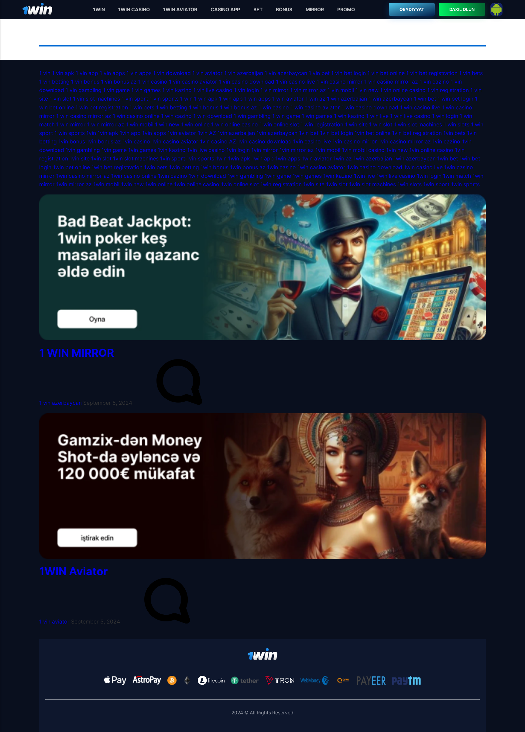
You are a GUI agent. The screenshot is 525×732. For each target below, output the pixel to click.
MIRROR (315, 9)
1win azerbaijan (372, 158)
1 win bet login (455, 98)
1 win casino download (369, 107)
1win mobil (106, 184)
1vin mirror (264, 150)
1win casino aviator (321, 167)
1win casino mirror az (83, 176)
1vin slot (101, 158)
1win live (364, 176)
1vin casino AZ (218, 141)
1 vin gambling (83, 90)
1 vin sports (164, 98)
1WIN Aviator (73, 571)
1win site (313, 184)
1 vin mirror (274, 90)
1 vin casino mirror (340, 81)
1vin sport (172, 158)
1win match (457, 176)
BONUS (284, 9)
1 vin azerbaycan (286, 73)
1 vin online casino (403, 90)
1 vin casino (153, 81)
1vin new (397, 150)
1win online (159, 184)
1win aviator (317, 158)
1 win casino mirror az (83, 116)
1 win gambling (252, 116)
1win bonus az (248, 167)
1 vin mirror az (308, 90)
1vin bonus (71, 141)
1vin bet (308, 133)
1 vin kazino (177, 90)
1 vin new (367, 90)
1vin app (130, 133)
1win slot (337, 184)
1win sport (436, 184)
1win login (429, 176)
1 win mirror (71, 124)
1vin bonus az (104, 141)
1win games (307, 176)
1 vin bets (471, 73)
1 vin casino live (295, 81)
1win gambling (245, 176)
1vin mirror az (297, 150)
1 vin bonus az (119, 81)
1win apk (239, 158)
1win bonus (214, 167)
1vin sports (200, 158)
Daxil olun (462, 9)
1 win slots (456, 124)
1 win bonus (203, 107)
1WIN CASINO (134, 9)
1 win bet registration (101, 107)
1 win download (212, 116)
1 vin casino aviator (193, 81)
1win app (263, 158)
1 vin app (87, 73)
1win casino (281, 167)
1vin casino (136, 141)
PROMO (346, 9)
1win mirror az (74, 184)
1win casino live (423, 167)
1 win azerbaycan (390, 98)
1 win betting (171, 107)
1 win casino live (420, 107)
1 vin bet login (348, 73)
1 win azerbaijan (347, 98)
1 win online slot (279, 124)
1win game (278, 176)
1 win (186, 98)
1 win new (167, 124)
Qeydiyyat (412, 9)
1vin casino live (312, 141)
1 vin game (116, 90)
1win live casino (395, 176)
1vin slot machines (136, 158)
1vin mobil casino (363, 150)
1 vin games (146, 90)
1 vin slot (60, 98)
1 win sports (69, 133)
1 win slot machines (418, 124)
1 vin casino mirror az (391, 81)
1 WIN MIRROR (76, 352)
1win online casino (197, 184)
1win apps (287, 158)
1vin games (142, 150)
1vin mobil (327, 150)
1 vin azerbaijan (243, 73)
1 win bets (141, 107)
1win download (207, 176)
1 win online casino (235, 124)
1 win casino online (136, 116)
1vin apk (108, 133)
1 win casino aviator (315, 107)
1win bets (155, 167)
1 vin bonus (85, 81)
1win (221, 158)
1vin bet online (372, 133)
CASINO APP (225, 9)
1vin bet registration (417, 133)
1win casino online (133, 176)
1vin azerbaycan (276, 133)
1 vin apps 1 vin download (158, 73)
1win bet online (71, 167)
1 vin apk (63, 73)
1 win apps (257, 98)
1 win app (231, 98)
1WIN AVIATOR (180, 9)
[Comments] (179, 403)
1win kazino (337, 176)
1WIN (99, 9)
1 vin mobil (341, 90)
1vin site (80, 158)
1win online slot (240, 184)
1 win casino (274, 107)
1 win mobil (139, 124)
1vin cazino (446, 141)
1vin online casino (432, 150)
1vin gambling (83, 150)
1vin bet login (336, 133)
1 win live (377, 116)
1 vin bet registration (432, 73)
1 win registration (321, 124)
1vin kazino (172, 150)
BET (257, 9)
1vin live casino (206, 150)
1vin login (238, 150)
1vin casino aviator (175, 141)
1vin (91, 133)
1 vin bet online (386, 73)
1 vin (44, 73)
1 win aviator (288, 98)
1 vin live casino (212, 90)
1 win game (286, 116)
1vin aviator (181, 133)
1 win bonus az (238, 107)
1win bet (447, 158)
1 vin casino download (246, 81)
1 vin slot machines (96, 98)
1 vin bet (319, 73)
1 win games (317, 116)
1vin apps (154, 133)
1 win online (195, 124)
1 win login (445, 116)
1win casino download (374, 167)
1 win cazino (176, 116)
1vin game (114, 150)
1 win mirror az (105, 124)
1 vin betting (54, 81)
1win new (132, 184)
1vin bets (454, 133)
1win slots (409, 184)
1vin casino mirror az (405, 141)
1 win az (315, 98)
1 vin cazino (434, 81)
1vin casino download (265, 141)
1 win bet (425, 98)
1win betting (184, 167)
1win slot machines (372, 184)
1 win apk (206, 98)
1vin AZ (207, 133)
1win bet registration (116, 167)
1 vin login (246, 90)
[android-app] (496, 9)
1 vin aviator (207, 73)
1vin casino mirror (354, 141)
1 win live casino (410, 116)
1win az (342, 158)
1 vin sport (135, 98)
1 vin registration (448, 90)
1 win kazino (349, 116)
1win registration (281, 184)
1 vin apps (112, 73)
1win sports (465, 184)
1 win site (356, 124)
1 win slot (380, 124)
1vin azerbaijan (236, 133)
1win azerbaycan (414, 158)
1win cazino (172, 176)
